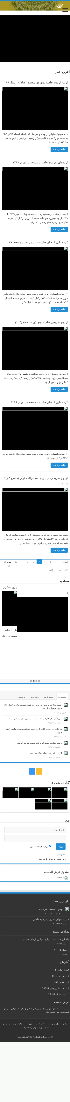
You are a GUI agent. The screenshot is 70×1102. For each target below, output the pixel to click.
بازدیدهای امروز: (61, 976)
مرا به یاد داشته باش (39, 846)
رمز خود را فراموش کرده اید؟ (52, 859)
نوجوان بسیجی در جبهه (51, 909)
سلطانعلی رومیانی (59, 593)
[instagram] (32, 771)
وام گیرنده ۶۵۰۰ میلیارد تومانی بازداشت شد (46, 939)
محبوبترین (48, 697)
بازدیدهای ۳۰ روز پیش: (59, 988)
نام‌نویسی (61, 854)
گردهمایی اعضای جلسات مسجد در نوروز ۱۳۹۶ (39, 402)
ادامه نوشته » (59, 149)
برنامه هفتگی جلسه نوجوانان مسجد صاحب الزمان (39, 743)
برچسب (21, 697)
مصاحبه (65, 581)
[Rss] (39, 771)
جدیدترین (62, 697)
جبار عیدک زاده (60, 587)
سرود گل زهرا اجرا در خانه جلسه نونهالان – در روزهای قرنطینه (34, 718)
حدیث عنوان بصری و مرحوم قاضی (51, 919)
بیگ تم (23, 1027)
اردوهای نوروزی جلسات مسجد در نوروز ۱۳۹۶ (40, 162)
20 (9, 566)
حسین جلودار (61, 636)
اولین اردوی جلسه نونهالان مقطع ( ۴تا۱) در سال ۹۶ (37, 82)
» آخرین (51, 570)
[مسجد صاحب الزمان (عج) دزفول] (35, 6)
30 (66, 570)
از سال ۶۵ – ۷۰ (61, 950)
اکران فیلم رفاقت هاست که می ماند (46, 753)
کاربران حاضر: (62, 970)
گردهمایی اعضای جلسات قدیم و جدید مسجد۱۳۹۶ (37, 242)
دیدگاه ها (35, 697)
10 (16, 562)
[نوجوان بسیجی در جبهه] (67, 909)
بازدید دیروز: (63, 982)
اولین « (65, 562)
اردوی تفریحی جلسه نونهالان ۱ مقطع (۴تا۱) (41, 322)
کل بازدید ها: (63, 994)
